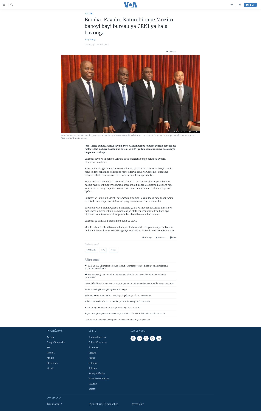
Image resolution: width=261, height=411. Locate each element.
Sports (92, 389)
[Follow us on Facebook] (133, 338)
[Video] (232, 5)
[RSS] (158, 338)
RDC (49, 347)
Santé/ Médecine (97, 373)
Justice (92, 358)
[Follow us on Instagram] (152, 338)
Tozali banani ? (54, 404)
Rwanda (51, 353)
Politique (93, 363)
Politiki (89, 14)
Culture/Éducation (98, 342)
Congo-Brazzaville (56, 342)
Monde (50, 368)
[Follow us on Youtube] (139, 338)
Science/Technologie (99, 378)
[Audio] (240, 5)
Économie (93, 347)
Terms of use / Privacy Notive (103, 404)
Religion (93, 368)
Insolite (92, 353)
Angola (50, 337)
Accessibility (138, 404)
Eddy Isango (90, 39)
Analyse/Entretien (98, 337)
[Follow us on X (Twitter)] (146, 338)
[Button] (171, 51)
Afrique (50, 358)
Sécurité (93, 384)
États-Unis (52, 363)
